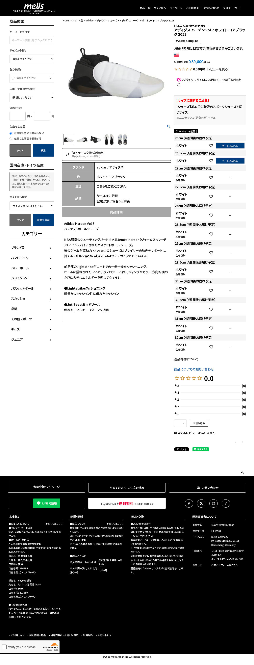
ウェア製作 (160, 8)
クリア (20, 150)
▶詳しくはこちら (54, 523)
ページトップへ (242, 473)
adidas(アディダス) (95, 20)
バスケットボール (22, 288)
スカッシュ (18, 298)
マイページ (176, 8)
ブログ (226, 8)
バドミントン (19, 278)
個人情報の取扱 (37, 635)
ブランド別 (18, 247)
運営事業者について (204, 517)
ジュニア (17, 339)
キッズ (15, 329)
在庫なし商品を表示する (27, 138)
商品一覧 (145, 8)
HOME (66, 20)
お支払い (14, 517)
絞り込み (200, 423)
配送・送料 (76, 517)
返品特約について (186, 359)
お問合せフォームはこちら (224, 565)
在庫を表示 (43, 219)
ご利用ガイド (193, 8)
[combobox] (180, 423)
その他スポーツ (21, 319)
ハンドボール (20, 257)
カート (237, 8)
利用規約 (88, 635)
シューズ (112, 20)
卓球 (14, 308)
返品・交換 (137, 517)
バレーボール (20, 268)
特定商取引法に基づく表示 (64, 635)
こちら (101, 186)
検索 (43, 150)
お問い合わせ (211, 8)
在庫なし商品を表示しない (28, 133)
